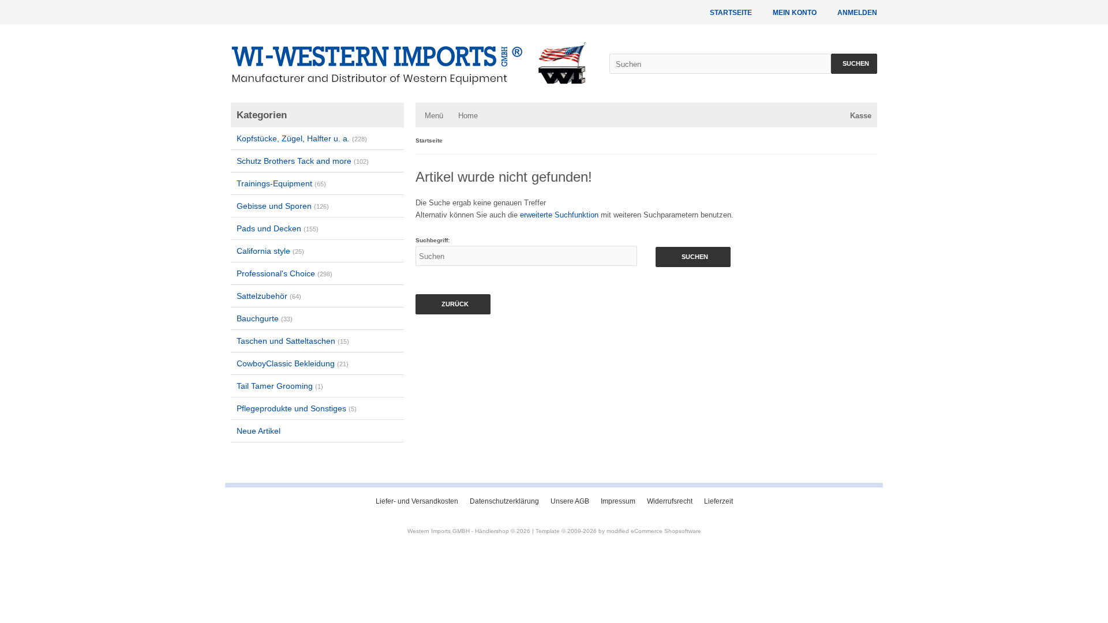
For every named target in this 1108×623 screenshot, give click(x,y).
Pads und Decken (278, 228)
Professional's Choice (284, 273)
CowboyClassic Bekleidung (293, 363)
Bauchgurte (265, 318)
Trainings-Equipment (281, 183)
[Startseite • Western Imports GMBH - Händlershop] (408, 63)
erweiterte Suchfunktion (559, 215)
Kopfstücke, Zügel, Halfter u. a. (302, 138)
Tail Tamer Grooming (280, 386)
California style (270, 251)
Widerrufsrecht (669, 501)
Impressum (618, 501)
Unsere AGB (570, 501)
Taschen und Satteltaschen (293, 341)
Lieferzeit (718, 501)
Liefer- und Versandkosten (417, 501)
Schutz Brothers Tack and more (303, 161)
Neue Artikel (258, 431)
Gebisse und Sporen (283, 206)
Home (468, 115)
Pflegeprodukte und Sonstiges (297, 408)
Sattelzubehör (269, 296)
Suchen (854, 63)
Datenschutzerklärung (504, 501)
